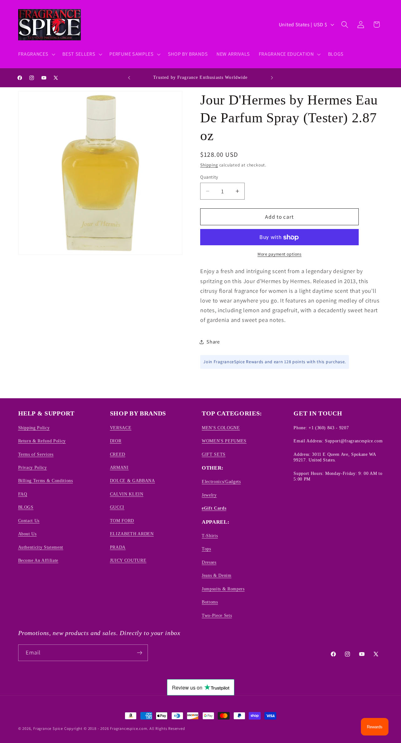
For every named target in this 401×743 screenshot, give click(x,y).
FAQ (22, 493)
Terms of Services (36, 454)
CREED (117, 454)
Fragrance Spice (48, 728)
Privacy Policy (32, 467)
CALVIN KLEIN (126, 493)
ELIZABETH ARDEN (132, 533)
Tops (206, 548)
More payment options (280, 254)
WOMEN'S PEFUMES (224, 440)
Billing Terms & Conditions (45, 480)
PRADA (118, 547)
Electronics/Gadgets (221, 481)
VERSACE (121, 427)
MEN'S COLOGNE (221, 427)
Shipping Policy (34, 427)
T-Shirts (210, 535)
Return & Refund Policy (42, 440)
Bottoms (210, 601)
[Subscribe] (140, 652)
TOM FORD (122, 520)
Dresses (209, 562)
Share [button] (213, 342)
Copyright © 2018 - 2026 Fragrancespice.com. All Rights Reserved (124, 728)
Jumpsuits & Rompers (223, 588)
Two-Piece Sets (217, 615)
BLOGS (26, 507)
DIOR (116, 440)
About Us (27, 533)
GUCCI (117, 507)
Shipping (209, 165)
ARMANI (119, 467)
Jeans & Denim (217, 575)
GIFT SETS (214, 454)
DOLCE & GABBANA (132, 480)
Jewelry (209, 494)
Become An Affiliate (38, 560)
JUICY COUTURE (128, 560)
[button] (36, 54)
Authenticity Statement (41, 547)
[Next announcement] (272, 77)
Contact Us (29, 520)
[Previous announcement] (129, 77)
